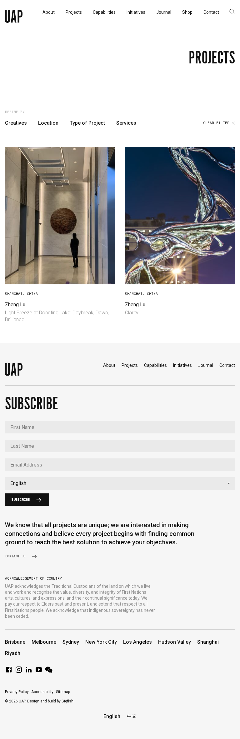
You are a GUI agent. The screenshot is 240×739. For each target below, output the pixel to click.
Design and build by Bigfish (50, 701)
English (111, 716)
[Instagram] (18, 672)
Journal (205, 365)
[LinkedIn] (28, 672)
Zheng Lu (15, 304)
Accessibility (42, 692)
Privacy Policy (17, 692)
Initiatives (182, 365)
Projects (130, 365)
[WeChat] (48, 672)
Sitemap (63, 692)
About (109, 365)
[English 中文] (120, 483)
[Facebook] (8, 672)
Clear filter (216, 123)
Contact (227, 365)
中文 (132, 716)
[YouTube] (38, 672)
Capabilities (155, 365)
